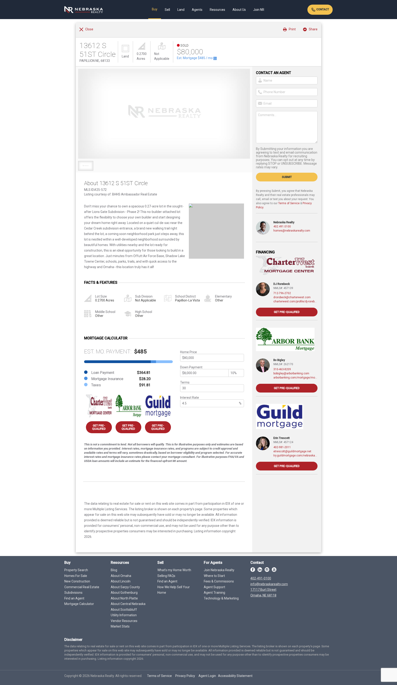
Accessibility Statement (235, 676)
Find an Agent (74, 598)
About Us (239, 9)
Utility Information (124, 615)
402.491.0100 (282, 226)
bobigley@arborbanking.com (291, 373)
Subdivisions (73, 592)
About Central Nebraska (128, 604)
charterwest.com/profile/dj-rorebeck (295, 301)
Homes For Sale (75, 576)
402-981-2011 (282, 447)
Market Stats (120, 626)
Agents (197, 9)
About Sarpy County (125, 587)
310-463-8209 (282, 369)
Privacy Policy (185, 676)
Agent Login (207, 676)
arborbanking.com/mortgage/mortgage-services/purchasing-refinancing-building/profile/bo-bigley (295, 377)
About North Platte (124, 598)
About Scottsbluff (124, 609)
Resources (217, 9)
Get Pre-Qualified (99, 427)
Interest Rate (189, 397)
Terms (185, 382)
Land (180, 9)
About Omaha (121, 576)
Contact (322, 9)
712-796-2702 (282, 293)
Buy (154, 9)
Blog (114, 570)
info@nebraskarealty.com (269, 584)
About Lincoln (120, 581)
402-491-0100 (260, 578)
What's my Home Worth (174, 570)
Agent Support (214, 587)
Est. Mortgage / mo (195, 58)
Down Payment (191, 367)
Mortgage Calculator (79, 604)
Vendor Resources (124, 621)
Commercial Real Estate (81, 587)
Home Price (188, 352)
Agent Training (214, 592)
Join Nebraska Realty (219, 570)
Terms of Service (289, 203)
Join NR (258, 9)
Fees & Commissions (219, 581)
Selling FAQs (166, 576)
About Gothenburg (124, 592)
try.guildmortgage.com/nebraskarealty (295, 455)
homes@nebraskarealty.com (291, 230)
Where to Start (214, 576)
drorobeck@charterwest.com (292, 297)
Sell (167, 9)
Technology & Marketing (221, 598)
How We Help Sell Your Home (173, 590)
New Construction (77, 581)
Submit (287, 177)
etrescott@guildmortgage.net (292, 451)
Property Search (76, 570)
